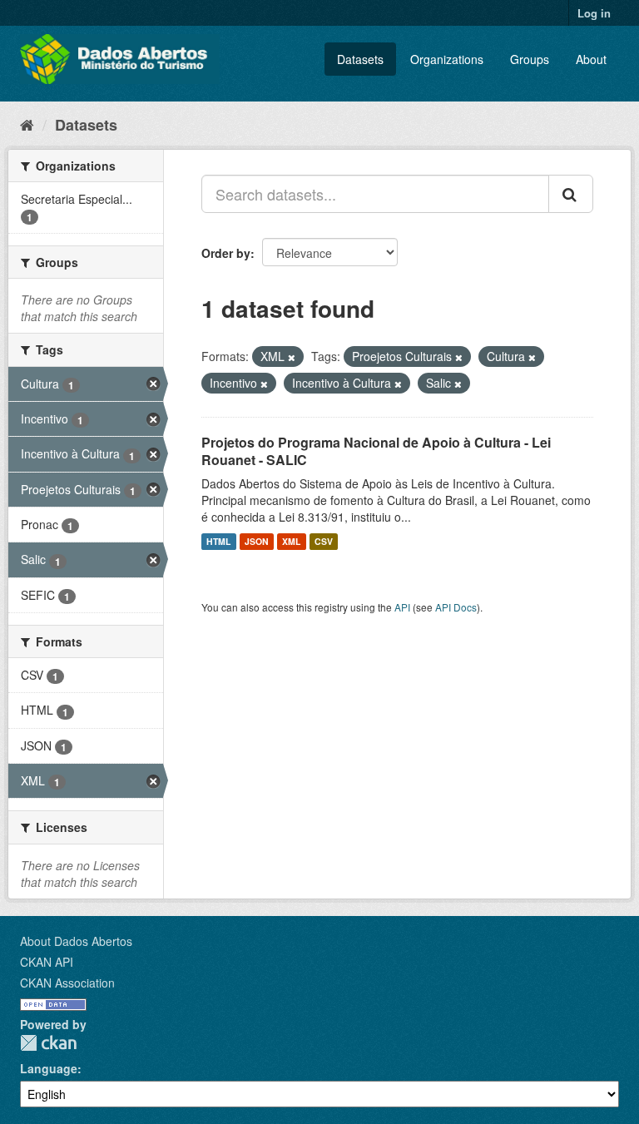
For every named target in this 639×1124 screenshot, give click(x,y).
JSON (257, 541)
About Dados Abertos (76, 941)
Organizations (446, 59)
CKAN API (46, 961)
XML (291, 541)
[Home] (27, 124)
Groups (529, 59)
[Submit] (570, 194)
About (591, 59)
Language (48, 1068)
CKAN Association (67, 982)
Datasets (360, 59)
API (402, 607)
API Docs (456, 607)
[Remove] (291, 357)
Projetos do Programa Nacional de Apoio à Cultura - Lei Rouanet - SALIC (376, 451)
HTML (218, 541)
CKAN (48, 1043)
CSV (324, 541)
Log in (594, 13)
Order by (225, 253)
